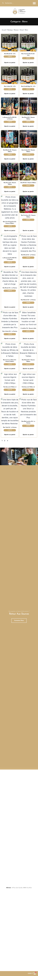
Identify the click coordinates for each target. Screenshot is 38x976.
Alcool (22, 30)
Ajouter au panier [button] (9, 62)
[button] (34, 3)
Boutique (10, 30)
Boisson (16, 30)
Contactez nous (19, 620)
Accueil (4, 30)
